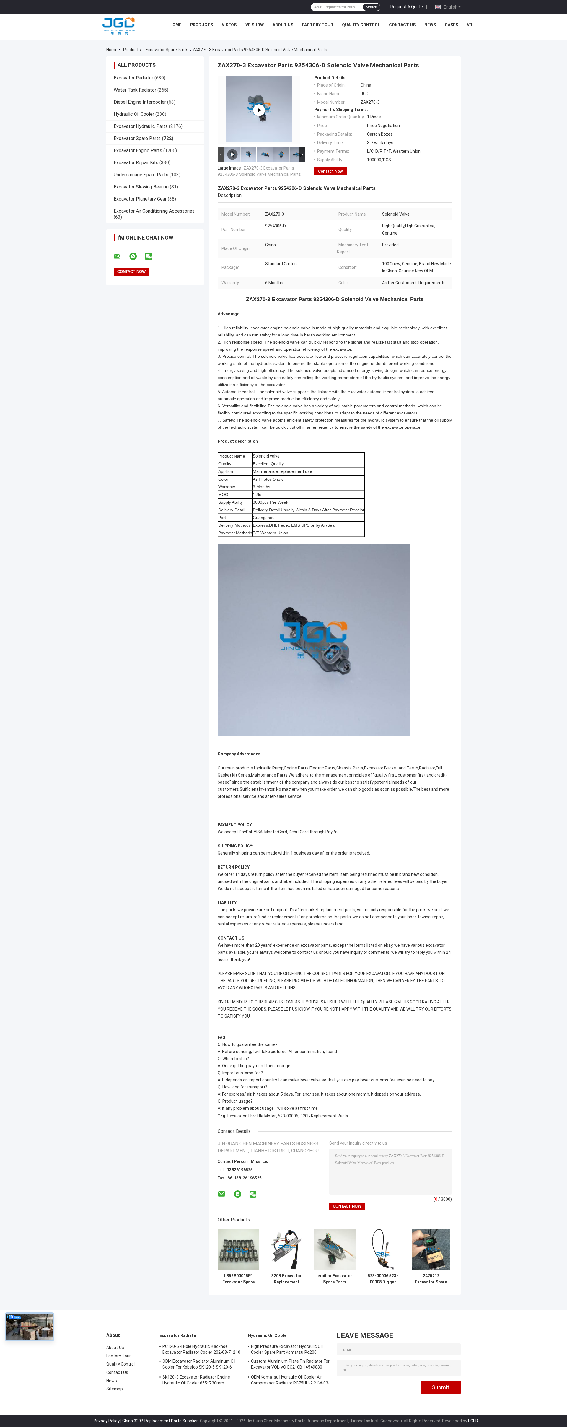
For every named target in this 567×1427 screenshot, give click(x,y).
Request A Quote (406, 6)
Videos (229, 24)
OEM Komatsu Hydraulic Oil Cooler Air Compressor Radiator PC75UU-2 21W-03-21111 (290, 1381)
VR (469, 24)
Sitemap (114, 1389)
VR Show (254, 24)
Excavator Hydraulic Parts (141, 126)
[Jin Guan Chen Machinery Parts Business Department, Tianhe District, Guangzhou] (118, 26)
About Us (283, 24)
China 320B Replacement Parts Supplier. (160, 1420)
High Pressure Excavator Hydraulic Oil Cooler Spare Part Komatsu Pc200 (287, 1349)
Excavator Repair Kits (136, 162)
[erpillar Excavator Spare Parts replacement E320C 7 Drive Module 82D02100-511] (335, 1249)
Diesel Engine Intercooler (140, 102)
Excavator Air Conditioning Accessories (154, 211)
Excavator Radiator (133, 78)
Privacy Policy (107, 1420)
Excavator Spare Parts (167, 49)
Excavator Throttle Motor (251, 1116)
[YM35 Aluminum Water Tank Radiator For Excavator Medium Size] (259, 110)
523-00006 (288, 1116)
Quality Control (361, 24)
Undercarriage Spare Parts (141, 175)
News (430, 24)
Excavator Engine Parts (138, 150)
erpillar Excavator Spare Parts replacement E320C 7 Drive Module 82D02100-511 (334, 1279)
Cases (451, 24)
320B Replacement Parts (324, 1116)
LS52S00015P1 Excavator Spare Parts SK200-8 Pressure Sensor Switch (238, 1279)
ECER (473, 1420)
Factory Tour (317, 24)
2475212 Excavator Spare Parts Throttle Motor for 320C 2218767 (431, 1279)
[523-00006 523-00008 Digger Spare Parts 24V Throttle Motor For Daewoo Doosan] (383, 1249)
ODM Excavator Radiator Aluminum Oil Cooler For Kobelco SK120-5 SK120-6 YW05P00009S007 (199, 1365)
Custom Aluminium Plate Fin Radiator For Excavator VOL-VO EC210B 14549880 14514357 (290, 1365)
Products (201, 24)
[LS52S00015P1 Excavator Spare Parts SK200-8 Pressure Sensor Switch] (238, 1249)
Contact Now (330, 171)
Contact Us (402, 24)
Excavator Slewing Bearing (141, 187)
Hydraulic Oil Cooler (134, 114)
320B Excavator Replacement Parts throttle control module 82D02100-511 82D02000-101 (286, 1279)
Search (371, 7)
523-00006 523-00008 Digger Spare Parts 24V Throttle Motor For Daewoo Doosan (383, 1279)
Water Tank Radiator (135, 90)
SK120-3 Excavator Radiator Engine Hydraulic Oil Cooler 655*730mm (196, 1380)
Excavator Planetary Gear (140, 199)
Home (175, 24)
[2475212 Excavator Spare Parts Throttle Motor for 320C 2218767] (431, 1249)
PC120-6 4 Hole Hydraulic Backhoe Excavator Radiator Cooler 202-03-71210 (201, 1349)
